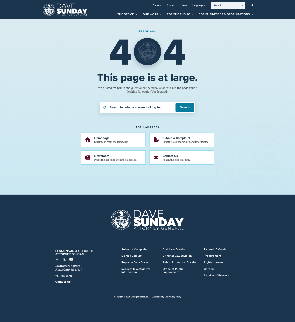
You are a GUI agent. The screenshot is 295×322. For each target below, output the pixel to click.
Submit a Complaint (134, 249)
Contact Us (63, 281)
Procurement (212, 256)
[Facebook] (57, 260)
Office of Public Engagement (173, 270)
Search (184, 107)
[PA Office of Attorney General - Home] (65, 9)
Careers (157, 5)
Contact (171, 5)
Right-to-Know (213, 262)
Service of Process (216, 275)
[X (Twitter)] (64, 260)
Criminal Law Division (177, 256)
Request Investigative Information (136, 270)
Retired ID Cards (215, 249)
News (184, 5)
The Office (125, 14)
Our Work (150, 14)
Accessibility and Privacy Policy (166, 297)
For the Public (178, 14)
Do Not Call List (132, 256)
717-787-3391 (63, 276)
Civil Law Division (174, 249)
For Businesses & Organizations (224, 14)
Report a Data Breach (135, 262)
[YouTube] (71, 260)
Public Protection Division (180, 262)
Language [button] (197, 5)
